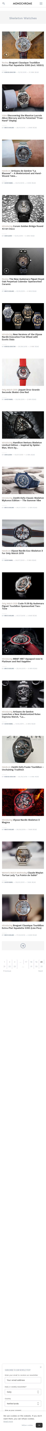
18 (31, 962)
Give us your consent (13, 1410)
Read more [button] (8, 1421)
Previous (7, 971)
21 (4, 966)
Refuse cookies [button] (27, 1425)
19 (36, 962)
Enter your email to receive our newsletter (21, 1375)
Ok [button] (39, 1425)
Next (40, 971)
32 (36, 966)
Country (8, 1398)
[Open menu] (41, 3)
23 (15, 966)
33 (42, 966)
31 (31, 966)
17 (26, 962)
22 (10, 966)
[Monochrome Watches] (22, 4)
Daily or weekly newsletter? (15, 1387)
